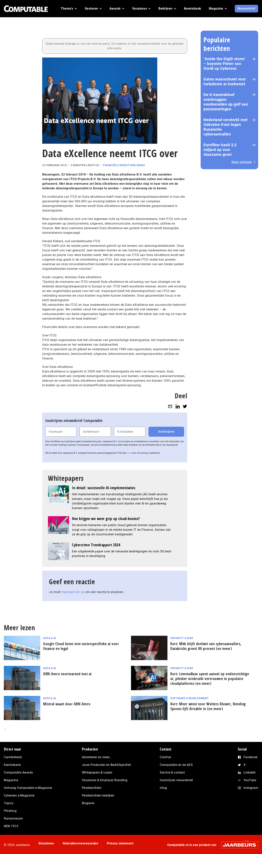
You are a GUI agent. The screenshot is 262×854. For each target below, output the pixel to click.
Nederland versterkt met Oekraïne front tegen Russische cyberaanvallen (226, 126)
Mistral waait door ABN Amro (67, 703)
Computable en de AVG (176, 765)
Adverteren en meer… (97, 757)
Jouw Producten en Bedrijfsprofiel (106, 765)
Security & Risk (181, 638)
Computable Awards (18, 772)
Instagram (251, 788)
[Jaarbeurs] (237, 845)
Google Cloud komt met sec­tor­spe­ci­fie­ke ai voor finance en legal (81, 646)
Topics (8, 803)
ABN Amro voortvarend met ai (67, 673)
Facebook (251, 757)
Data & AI (49, 638)
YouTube (250, 780)
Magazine (11, 780)
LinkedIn (250, 772)
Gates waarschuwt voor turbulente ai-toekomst (225, 81)
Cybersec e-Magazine (19, 795)
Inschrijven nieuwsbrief (176, 780)
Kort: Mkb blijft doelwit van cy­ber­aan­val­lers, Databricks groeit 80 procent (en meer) (205, 646)
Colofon (165, 757)
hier (129, 453)
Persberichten (92, 788)
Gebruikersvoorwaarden (80, 843)
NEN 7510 (11, 826)
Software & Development (189, 698)
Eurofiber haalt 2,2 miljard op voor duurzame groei (220, 150)
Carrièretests (13, 757)
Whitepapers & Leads (97, 772)
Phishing (10, 811)
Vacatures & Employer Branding (105, 780)
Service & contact (172, 772)
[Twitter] (185, 406)
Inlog (163, 788)
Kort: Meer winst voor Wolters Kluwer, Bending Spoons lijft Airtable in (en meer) (208, 706)
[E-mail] (170, 406)
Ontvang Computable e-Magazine (28, 788)
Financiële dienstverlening (124, 165)
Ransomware (13, 818)
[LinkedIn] (177, 406)
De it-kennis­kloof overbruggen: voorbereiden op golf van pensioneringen (226, 101)
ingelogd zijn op (72, 592)
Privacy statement (120, 843)
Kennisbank (12, 765)
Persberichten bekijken (98, 795)
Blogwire (88, 803)
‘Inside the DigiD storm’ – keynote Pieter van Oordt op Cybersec (224, 64)
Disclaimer (46, 843)
